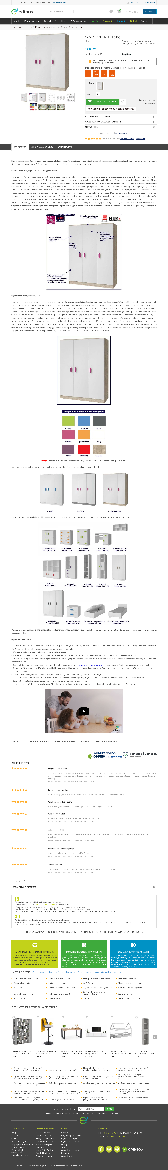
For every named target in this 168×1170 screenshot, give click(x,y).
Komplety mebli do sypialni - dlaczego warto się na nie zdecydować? (29, 1084)
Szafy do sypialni (55, 998)
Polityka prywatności (45, 1138)
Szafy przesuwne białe (127, 979)
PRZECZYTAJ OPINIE (127, 139)
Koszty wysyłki (43, 1132)
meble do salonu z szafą (94, 972)
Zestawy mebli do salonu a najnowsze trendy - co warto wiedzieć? (133, 1084)
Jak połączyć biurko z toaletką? (61, 1100)
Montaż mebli (91, 127)
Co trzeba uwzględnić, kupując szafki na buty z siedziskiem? (63, 1084)
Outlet (133, 21)
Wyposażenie (78, 21)
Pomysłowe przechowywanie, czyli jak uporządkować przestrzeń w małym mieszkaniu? (133, 1091)
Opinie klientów (43, 1153)
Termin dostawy (43, 1135)
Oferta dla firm (18, 1147)
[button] (75, 11)
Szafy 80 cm (88, 983)
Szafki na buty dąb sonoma (59, 979)
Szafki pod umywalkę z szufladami (97, 979)
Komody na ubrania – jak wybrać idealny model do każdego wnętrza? (28, 1099)
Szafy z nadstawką (21, 998)
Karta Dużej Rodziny (45, 1150)
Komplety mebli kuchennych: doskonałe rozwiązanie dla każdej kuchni (131, 1076)
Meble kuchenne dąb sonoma (130, 983)
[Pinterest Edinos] (117, 1150)
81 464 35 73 (109, 1133)
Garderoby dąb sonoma (23, 994)
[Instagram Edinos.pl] (109, 1150)
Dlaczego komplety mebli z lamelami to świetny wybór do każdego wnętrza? (64, 1092)
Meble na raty (42, 1147)
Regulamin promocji (70, 1141)
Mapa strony (66, 1156)
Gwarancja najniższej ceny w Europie (103, 122)
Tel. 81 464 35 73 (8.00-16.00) (40, 2)
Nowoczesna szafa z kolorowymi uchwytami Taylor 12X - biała (74, 781)
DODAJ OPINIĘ (140, 139)
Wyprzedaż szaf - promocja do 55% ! (98, 988)
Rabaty (64, 1144)
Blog (13, 1132)
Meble (17, 21)
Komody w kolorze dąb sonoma (61, 988)
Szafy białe (18, 988)
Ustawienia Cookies (45, 1141)
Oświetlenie (61, 21)
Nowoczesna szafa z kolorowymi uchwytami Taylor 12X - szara (74, 821)
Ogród (47, 21)
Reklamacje (66, 1153)
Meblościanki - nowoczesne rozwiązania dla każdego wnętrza (96, 1069)
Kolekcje (121, 21)
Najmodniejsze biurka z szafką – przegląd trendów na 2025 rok (96, 1099)
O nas (15, 2)
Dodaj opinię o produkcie (24, 887)
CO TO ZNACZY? (121, 133)
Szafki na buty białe (125, 994)
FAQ (63, 1147)
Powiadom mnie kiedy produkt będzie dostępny (111, 109)
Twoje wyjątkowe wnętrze (45, 905)
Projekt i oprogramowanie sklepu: (67, 1166)
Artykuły (64, 1132)
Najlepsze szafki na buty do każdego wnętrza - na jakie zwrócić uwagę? (28, 1077)
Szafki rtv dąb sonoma (57, 983)
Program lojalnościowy (71, 1135)
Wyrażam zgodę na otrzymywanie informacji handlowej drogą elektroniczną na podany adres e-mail (85, 1113)
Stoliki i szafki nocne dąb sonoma (131, 988)
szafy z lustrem (66, 972)
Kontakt (23, 2)
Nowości (94, 21)
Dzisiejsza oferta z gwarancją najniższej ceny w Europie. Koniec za (115, 68)
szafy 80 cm (78, 972)
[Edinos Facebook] (101, 1150)
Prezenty (145, 21)
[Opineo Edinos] (132, 1150)
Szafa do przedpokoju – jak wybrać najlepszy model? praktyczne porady (29, 1069)
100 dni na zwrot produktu (98, 117)
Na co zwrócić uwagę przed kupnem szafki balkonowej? (133, 1099)
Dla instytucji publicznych (17, 1151)
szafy (57, 972)
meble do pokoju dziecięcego (117, 972)
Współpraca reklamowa (22, 1144)
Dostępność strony (44, 1156)
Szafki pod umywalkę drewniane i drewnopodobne (96, 993)
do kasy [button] (148, 12)
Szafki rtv (86, 998)
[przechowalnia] (112, 11)
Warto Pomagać (18, 1141)
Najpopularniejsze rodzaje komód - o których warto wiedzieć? (63, 1077)
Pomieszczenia (32, 21)
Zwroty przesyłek (44, 1144)
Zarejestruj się (148, 2)
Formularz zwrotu (19, 1155)
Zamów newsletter (65, 1109)
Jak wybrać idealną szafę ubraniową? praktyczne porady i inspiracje (133, 1069)
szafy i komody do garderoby (42, 972)
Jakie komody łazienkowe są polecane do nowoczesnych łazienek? (29, 1092)
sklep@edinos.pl (59, 2)
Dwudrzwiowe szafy (22, 983)
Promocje (108, 21)
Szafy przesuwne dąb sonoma (26, 979)
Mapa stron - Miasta (70, 1150)
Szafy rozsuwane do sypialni (59, 994)
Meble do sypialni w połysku (129, 998)
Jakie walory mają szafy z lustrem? (62, 1070)
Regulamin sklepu (69, 1138)
